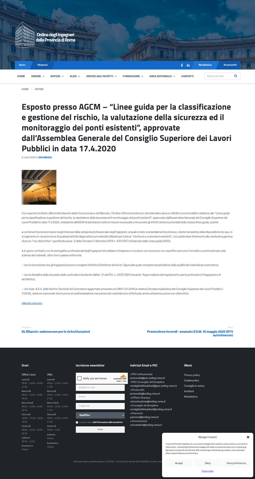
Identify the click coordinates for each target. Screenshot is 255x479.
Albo (73, 76)
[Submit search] (235, 76)
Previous (26, 327)
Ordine (36, 76)
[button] (248, 437)
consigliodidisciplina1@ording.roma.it (151, 409)
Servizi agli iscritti (99, 76)
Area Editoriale (160, 76)
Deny (208, 463)
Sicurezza (45, 157)
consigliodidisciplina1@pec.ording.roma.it (153, 386)
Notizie (55, 76)
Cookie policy (191, 380)
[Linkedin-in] (188, 65)
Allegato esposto (32, 303)
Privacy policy (208, 471)
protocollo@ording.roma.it (145, 394)
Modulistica (190, 397)
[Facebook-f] (182, 65)
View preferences (236, 463)
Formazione (131, 76)
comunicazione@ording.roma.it (148, 401)
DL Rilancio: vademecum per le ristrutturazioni (56, 332)
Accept (179, 463)
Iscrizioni (189, 391)
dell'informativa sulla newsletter (108, 422)
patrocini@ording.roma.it (144, 417)
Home (21, 76)
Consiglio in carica (194, 386)
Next (230, 327)
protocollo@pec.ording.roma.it (147, 378)
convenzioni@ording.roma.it (146, 425)
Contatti (187, 76)
